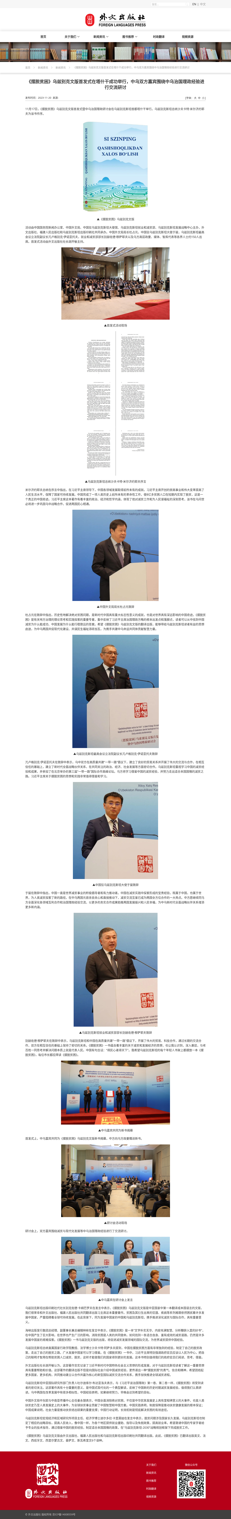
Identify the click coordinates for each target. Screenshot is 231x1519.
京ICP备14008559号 (63, 1514)
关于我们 (70, 37)
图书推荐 (128, 37)
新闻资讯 (99, 37)
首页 (43, 37)
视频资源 (187, 37)
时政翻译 (159, 37)
